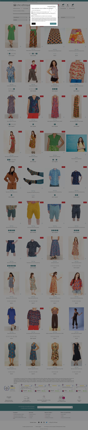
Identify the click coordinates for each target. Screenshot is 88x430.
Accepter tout (53, 23)
